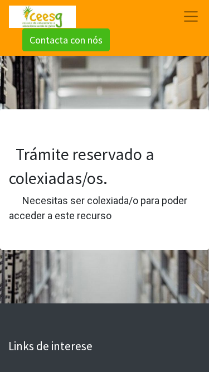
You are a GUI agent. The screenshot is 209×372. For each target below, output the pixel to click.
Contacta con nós (66, 39)
